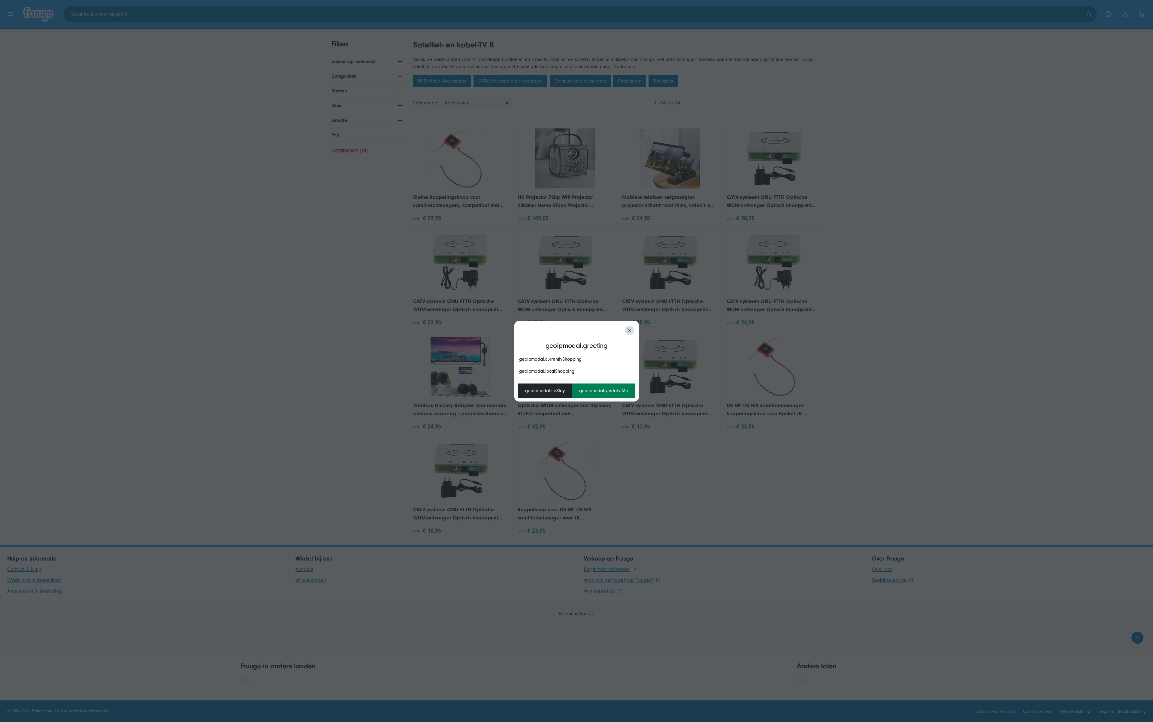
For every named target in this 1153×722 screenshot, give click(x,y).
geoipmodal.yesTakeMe (603, 390)
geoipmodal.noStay (545, 390)
